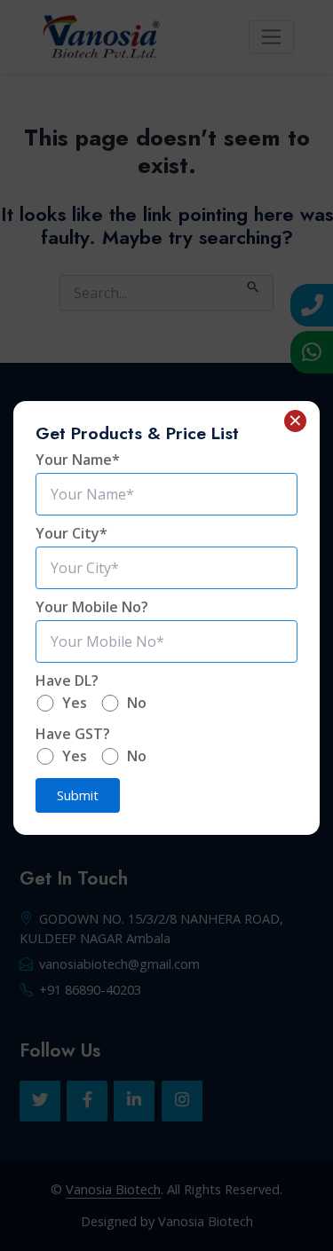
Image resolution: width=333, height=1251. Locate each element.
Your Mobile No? (92, 607)
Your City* (71, 533)
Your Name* (78, 459)
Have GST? (73, 734)
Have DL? (67, 680)
